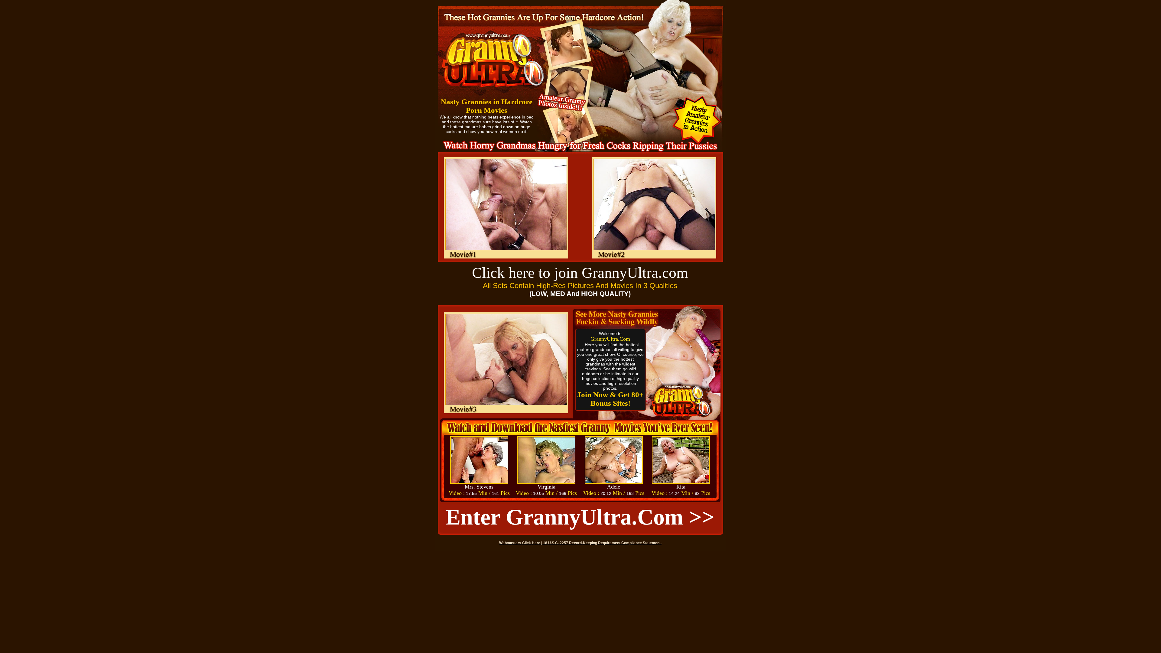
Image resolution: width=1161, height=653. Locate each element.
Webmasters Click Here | (521, 543)
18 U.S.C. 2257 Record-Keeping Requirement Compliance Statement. (602, 543)
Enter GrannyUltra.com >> (580, 517)
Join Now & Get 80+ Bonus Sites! (610, 399)
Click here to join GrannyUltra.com (580, 272)
